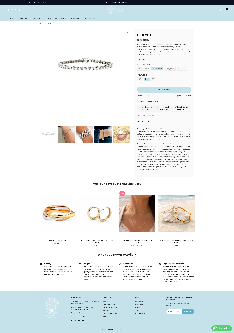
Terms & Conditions (110, 313)
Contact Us (90, 18)
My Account (139, 301)
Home (11, 18)
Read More (141, 59)
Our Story (75, 18)
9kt (139, 79)
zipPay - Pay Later (109, 304)
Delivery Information (110, 307)
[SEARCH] (216, 10)
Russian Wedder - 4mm (58, 240)
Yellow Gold (143, 69)
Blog (49, 18)
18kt (146, 79)
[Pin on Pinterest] (148, 96)
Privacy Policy (108, 310)
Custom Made (61, 18)
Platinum (181, 69)
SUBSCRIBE (188, 311)
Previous (42, 75)
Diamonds (22, 18)
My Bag (137, 307)
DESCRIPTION (143, 121)
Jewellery (37, 18)
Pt (153, 79)
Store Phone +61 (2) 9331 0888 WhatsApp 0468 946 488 (82, 308)
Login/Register (140, 313)
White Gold (157, 69)
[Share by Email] (151, 96)
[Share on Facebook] (145, 96)
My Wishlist (139, 304)
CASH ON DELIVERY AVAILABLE (39, 2)
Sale (122, 193)
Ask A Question (185, 96)
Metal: (145, 65)
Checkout (138, 310)
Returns (105, 316)
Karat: (142, 75)
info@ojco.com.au (77, 313)
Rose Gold (170, 69)
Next (129, 75)
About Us (106, 301)
